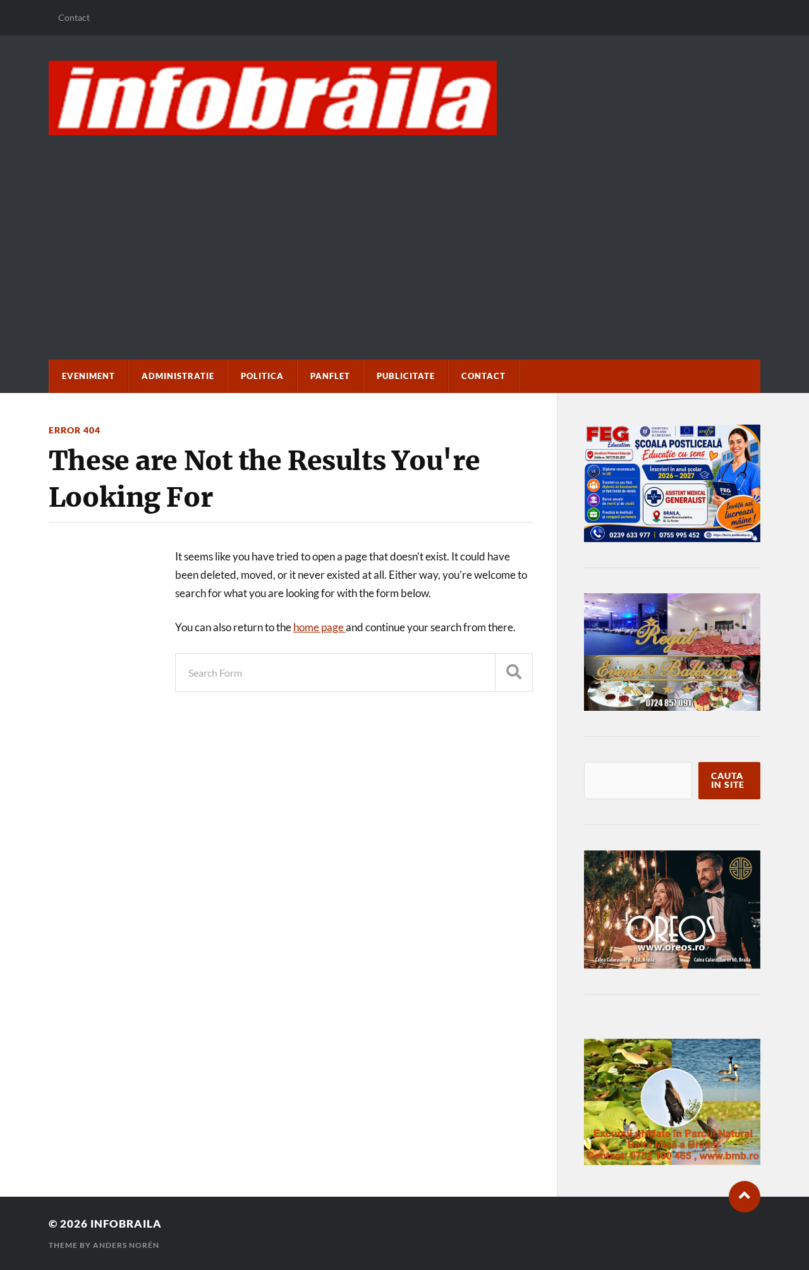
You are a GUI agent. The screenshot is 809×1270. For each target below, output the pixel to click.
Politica (262, 376)
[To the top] (744, 1197)
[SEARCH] (514, 672)
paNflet (330, 376)
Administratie (178, 376)
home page (319, 627)
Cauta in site (728, 780)
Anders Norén (126, 1245)
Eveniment (88, 376)
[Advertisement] (404, 230)
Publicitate (406, 376)
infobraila (126, 1223)
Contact (74, 17)
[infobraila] (404, 98)
